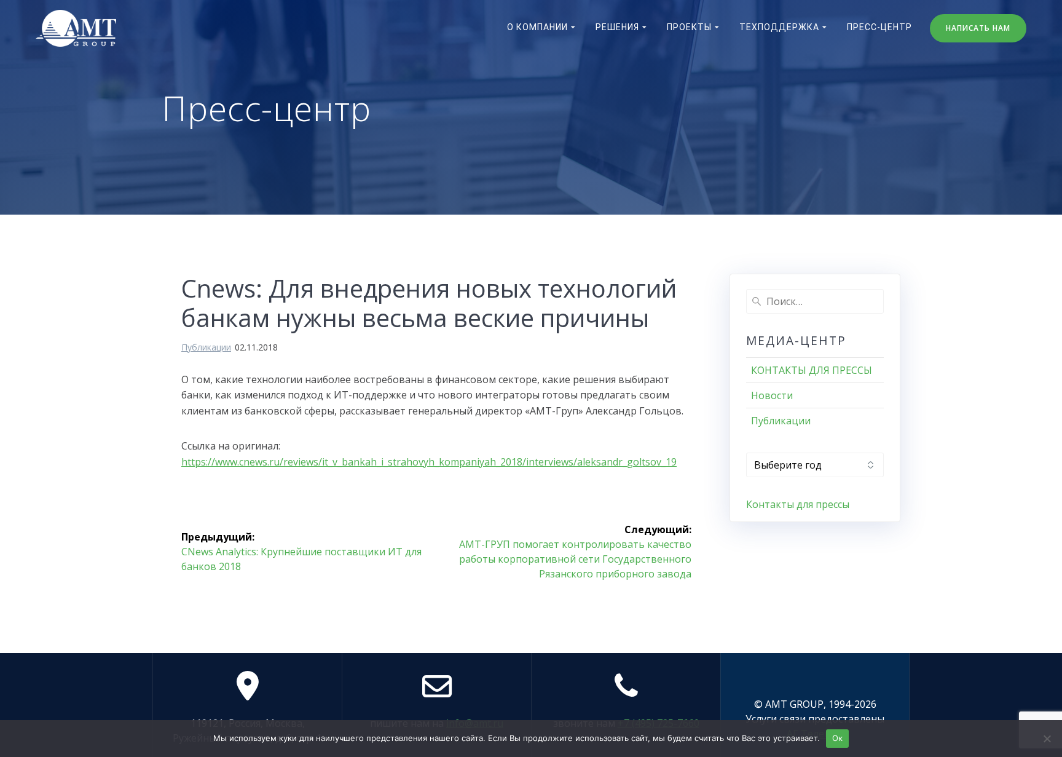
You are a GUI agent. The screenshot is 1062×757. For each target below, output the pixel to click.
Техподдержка (779, 27)
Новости (772, 395)
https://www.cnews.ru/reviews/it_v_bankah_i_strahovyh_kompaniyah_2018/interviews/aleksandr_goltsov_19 (429, 462)
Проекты (689, 27)
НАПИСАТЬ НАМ (978, 28)
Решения (617, 27)
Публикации (206, 347)
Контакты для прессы (797, 504)
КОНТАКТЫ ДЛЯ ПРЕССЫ (811, 370)
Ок (837, 738)
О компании (537, 27)
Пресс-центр (879, 27)
